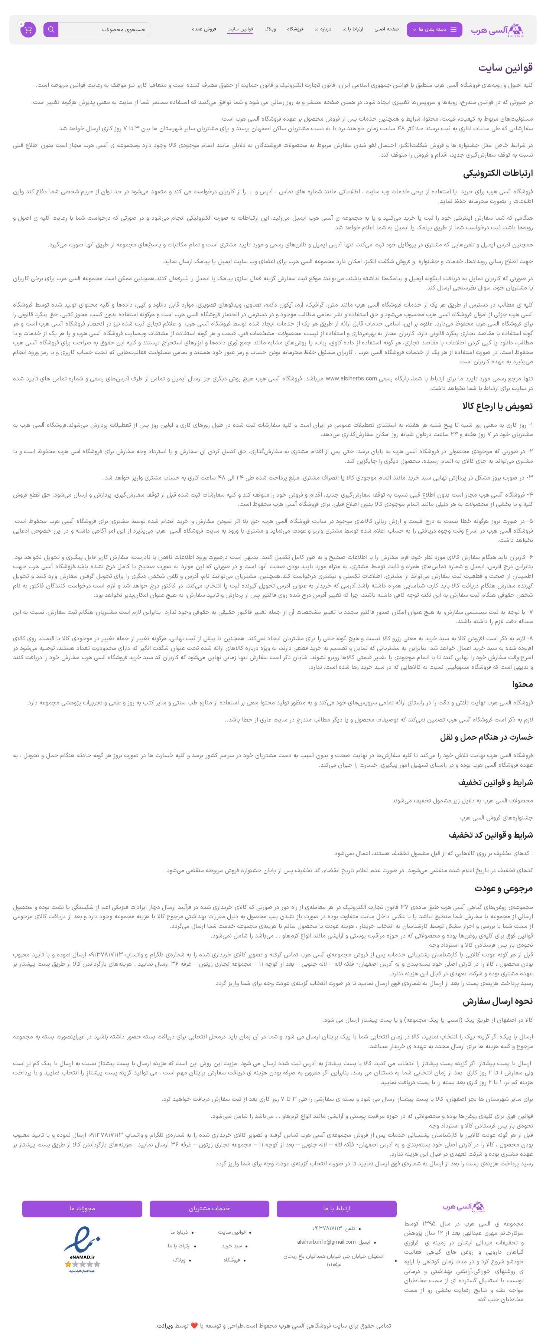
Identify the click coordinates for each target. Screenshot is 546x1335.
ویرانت (165, 1326)
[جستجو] (50, 29)
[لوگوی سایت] (498, 29)
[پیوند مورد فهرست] (337, 1229)
